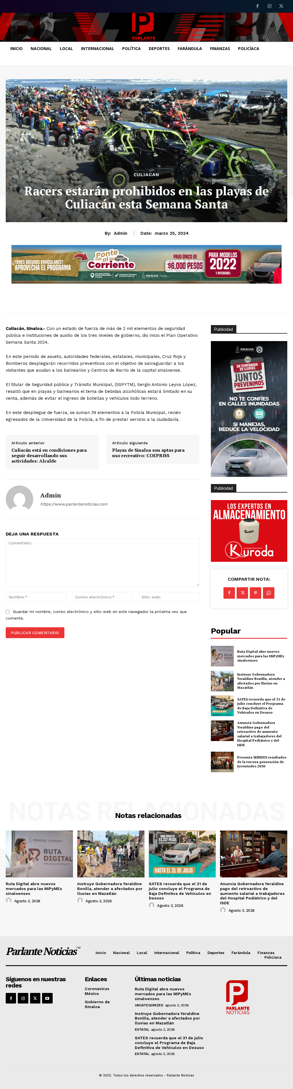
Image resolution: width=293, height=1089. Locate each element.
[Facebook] (258, 7)
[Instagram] (270, 7)
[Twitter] (281, 7)
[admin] (19, 499)
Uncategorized (149, 1005)
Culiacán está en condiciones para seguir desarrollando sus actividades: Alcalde (49, 455)
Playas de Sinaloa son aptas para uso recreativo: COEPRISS (148, 452)
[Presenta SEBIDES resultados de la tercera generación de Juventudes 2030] (222, 762)
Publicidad (223, 488)
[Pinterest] (255, 593)
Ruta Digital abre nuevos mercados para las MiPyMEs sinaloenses (260, 655)
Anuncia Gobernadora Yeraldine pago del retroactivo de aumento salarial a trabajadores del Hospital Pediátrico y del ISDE (259, 733)
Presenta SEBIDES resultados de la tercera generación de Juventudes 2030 (261, 761)
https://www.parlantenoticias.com (73, 504)
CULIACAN (146, 174)
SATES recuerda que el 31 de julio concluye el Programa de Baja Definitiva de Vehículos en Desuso (261, 706)
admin (120, 233)
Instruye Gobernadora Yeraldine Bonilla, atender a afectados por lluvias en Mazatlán (261, 681)
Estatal (142, 1030)
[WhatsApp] (268, 593)
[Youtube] (47, 998)
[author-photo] (9, 900)
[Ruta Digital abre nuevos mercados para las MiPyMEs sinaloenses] (222, 656)
